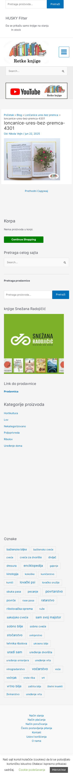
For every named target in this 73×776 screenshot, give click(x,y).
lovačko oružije (51, 582)
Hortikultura (11, 413)
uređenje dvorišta (40, 652)
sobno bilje (15, 626)
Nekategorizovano (15, 426)
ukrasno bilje (41, 643)
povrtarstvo (54, 591)
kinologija (12, 573)
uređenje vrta (43, 660)
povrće (11, 600)
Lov (6, 419)
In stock (16, 29)
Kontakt (36, 732)
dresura (11, 565)
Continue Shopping (23, 239)
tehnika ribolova (17, 643)
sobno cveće (38, 626)
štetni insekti (55, 686)
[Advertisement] (36, 492)
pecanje (33, 591)
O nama (36, 740)
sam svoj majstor (48, 617)
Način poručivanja (36, 723)
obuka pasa (14, 591)
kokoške (30, 573)
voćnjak (12, 677)
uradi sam (14, 652)
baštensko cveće (43, 549)
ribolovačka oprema (20, 609)
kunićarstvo (47, 573)
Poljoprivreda (12, 432)
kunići (9, 582)
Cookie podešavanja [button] (32, 770)
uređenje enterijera (17, 660)
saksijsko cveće (17, 617)
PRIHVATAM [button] (59, 769)
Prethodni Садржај (36, 190)
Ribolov (8, 439)
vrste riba (29, 677)
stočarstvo (14, 635)
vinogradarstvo (15, 669)
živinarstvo (12, 694)
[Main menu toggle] (64, 52)
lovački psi (27, 582)
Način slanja (36, 715)
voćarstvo (40, 669)
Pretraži (55, 4)
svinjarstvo (35, 635)
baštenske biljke (17, 549)
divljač (52, 557)
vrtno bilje (14, 686)
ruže (42, 608)
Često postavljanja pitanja (36, 728)
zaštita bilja (34, 686)
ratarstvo (47, 600)
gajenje (54, 565)
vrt (43, 677)
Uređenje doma (13, 445)
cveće (9, 557)
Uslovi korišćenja (36, 736)
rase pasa (28, 600)
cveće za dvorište (31, 557)
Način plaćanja (36, 719)
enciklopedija (33, 565)
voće (58, 669)
